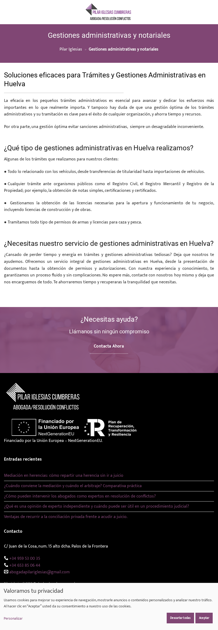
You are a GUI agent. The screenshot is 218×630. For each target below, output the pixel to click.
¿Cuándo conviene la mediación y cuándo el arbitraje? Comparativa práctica (73, 486)
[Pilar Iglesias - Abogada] (109, 12)
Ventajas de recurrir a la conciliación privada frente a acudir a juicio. (65, 516)
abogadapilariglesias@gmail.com (39, 572)
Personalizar (13, 618)
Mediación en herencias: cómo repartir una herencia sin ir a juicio (63, 475)
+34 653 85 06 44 (24, 565)
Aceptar (204, 617)
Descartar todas (180, 617)
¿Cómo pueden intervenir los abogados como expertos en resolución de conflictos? (80, 496)
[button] (7, 12)
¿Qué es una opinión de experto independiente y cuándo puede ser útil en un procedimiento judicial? (96, 506)
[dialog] (109, 606)
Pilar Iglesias (71, 49)
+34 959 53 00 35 (24, 558)
